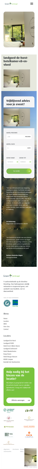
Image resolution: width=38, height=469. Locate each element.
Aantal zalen (10, 144)
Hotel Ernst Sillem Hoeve (12, 346)
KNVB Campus (8, 359)
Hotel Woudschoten (10, 351)
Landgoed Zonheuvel (10, 349)
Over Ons (7, 326)
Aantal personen (11, 132)
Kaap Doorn (7, 354)
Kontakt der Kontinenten (12, 362)
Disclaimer (16, 449)
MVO (5, 324)
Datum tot (22, 158)
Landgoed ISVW (9, 343)
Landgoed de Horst (10, 340)
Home (5, 318)
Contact (6, 329)
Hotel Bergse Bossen (10, 357)
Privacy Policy (22, 450)
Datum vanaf (10, 158)
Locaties (6, 321)
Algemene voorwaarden (7, 450)
